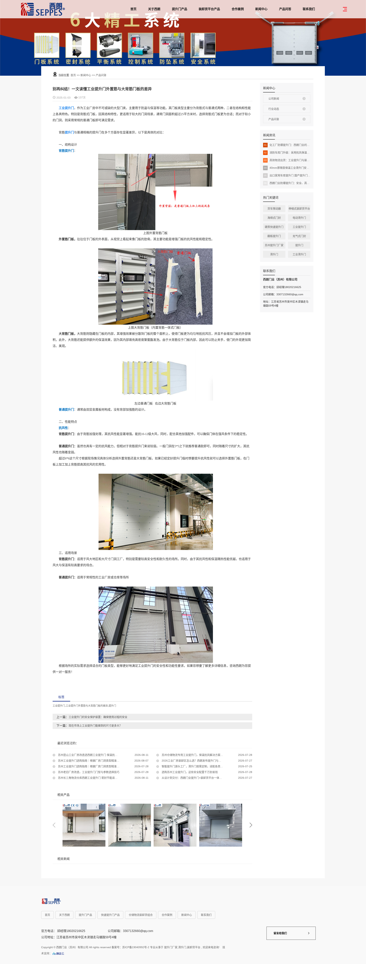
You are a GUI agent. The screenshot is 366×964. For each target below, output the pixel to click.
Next (251, 825)
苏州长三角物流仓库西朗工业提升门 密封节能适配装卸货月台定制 (96, 777)
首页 (133, 9)
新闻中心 (261, 9)
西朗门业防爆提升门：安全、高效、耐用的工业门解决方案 (287, 183)
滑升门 (274, 254)
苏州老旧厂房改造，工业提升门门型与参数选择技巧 (88, 772)
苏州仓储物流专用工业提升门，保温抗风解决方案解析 (193, 754)
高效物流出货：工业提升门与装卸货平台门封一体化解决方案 (287, 160)
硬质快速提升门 (274, 226)
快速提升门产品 (110, 914)
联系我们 (309, 9)
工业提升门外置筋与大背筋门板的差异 (87, 705)
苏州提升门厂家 (274, 245)
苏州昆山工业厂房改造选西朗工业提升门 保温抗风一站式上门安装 (96, 754)
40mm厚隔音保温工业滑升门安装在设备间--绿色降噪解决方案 (287, 167)
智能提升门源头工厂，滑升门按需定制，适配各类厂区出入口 (197, 766)
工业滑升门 (299, 254)
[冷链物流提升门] (175, 825)
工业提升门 (299, 226)
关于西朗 (154, 9)
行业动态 (273, 108)
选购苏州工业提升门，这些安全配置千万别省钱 (189, 772)
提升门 (299, 245)
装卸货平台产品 (209, 9)
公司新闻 (273, 98)
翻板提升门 (274, 236)
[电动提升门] (129, 825)
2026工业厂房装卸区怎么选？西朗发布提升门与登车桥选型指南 (199, 760)
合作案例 (238, 9)
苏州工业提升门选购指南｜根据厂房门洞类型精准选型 (89, 760)
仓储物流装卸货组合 (141, 914)
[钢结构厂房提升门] (220, 825)
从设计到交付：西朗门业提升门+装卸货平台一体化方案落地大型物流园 (203, 777)
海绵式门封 (274, 217)
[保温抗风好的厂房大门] (84, 825)
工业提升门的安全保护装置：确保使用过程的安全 (98, 716)
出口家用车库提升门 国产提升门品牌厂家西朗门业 (287, 175)
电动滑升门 (299, 217)
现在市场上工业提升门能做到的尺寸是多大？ (95, 725)
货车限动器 (274, 208)
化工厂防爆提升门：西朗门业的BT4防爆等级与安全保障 (287, 144)
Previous (54, 825)
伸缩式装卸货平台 (299, 208)
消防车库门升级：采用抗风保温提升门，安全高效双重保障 (287, 152)
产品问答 (285, 9)
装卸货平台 (193, 947)
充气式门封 (299, 236)
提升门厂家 (170, 947)
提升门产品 (179, 9)
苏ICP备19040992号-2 (135, 947)
